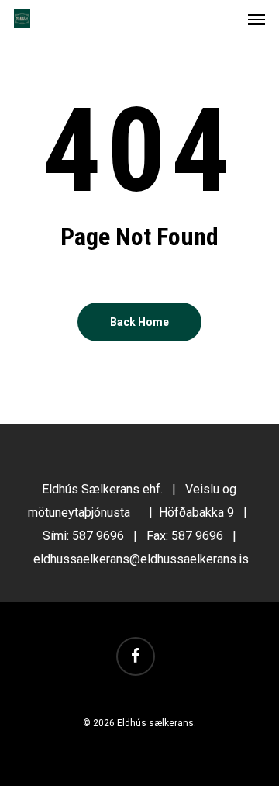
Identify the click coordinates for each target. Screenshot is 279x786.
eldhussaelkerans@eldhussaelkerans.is (141, 559)
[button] (256, 18)
